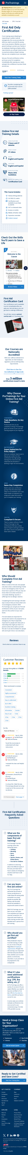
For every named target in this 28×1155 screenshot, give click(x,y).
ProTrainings (19, 1138)
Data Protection (18, 1114)
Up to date (8, 703)
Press (3, 1117)
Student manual (13, 218)
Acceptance (4, 1119)
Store (15, 1098)
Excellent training (10, 707)
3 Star (5, 678)
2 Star (5, 680)
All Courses (5, 21)
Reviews (4, 1114)
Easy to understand (10, 700)
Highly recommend (10, 693)
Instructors (4, 1098)
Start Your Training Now (12, 1080)
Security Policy (17, 1117)
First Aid (4, 23)
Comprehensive (9, 696)
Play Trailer (15, 114)
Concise (17, 710)
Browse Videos (12, 287)
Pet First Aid (16, 993)
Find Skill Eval (5, 1100)
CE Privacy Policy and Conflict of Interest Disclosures (19, 1125)
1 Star (5, 682)
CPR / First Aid (16, 21)
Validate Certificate (19, 1100)
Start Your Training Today (13, 77)
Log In (3, 1105)
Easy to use (8, 714)
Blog (15, 1092)
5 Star (5, 674)
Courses (3, 1092)
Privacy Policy (17, 1112)
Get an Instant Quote (12, 1045)
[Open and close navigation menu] (25, 2)
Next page (19, 797)
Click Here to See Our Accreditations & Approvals (14, 371)
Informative (8, 710)
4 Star (5, 676)
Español (11, 1151)
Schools (3, 1096)
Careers (3, 1121)
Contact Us (16, 1094)
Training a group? (8, 93)
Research (16, 1096)
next (25, 268)
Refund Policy (17, 1119)
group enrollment (10, 1029)
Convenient (8, 690)
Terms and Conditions (19, 1121)
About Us (4, 1112)
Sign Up (3, 1102)
